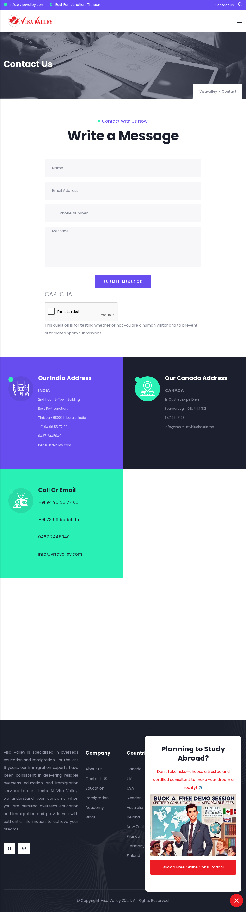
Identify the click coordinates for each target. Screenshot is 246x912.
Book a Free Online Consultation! (193, 867)
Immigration (97, 798)
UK (129, 778)
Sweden (134, 798)
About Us (94, 769)
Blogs (91, 817)
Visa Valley (111, 900)
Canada (134, 769)
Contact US (96, 778)
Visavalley (208, 91)
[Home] (30, 21)
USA (130, 788)
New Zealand (139, 827)
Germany (136, 846)
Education (95, 788)
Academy (95, 807)
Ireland (133, 817)
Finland (133, 855)
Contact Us (224, 5)
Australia (135, 807)
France (133, 836)
